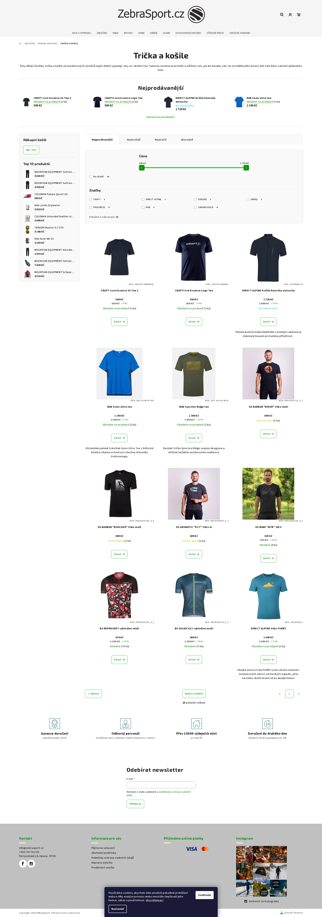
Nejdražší (161, 140)
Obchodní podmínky (103, 853)
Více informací (154, 900)
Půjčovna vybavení (103, 848)
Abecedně (187, 140)
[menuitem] (81, 33)
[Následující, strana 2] (289, 694)
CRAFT (99, 199)
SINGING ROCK (208, 207)
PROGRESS (101, 207)
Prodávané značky (102, 867)
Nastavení (117, 909)
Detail (117, 321)
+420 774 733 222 (29, 852)
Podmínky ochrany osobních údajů (112, 858)
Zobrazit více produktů (160, 117)
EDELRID (204, 199)
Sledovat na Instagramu (264, 901)
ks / (31, 150)
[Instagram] (31, 864)
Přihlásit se (135, 804)
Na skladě (101, 176)
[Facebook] (23, 864)
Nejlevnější (134, 140)
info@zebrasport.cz (31, 848)
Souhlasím (204, 895)
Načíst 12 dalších (194, 693)
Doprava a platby (102, 863)
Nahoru (95, 693)
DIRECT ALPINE (155, 199)
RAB (150, 207)
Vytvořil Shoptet (293, 912)
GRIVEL (256, 199)
